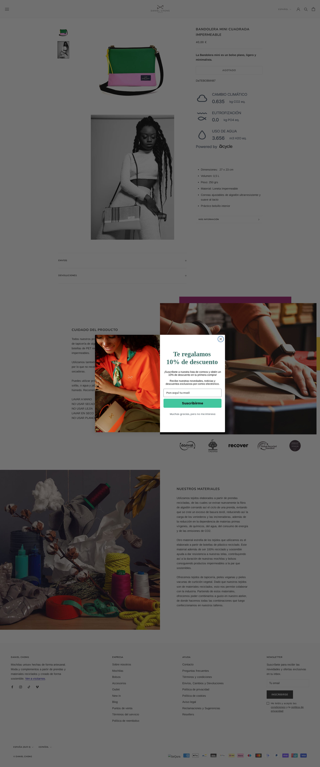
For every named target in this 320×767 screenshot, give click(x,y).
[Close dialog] (221, 339)
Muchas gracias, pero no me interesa (192, 414)
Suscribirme (192, 403)
